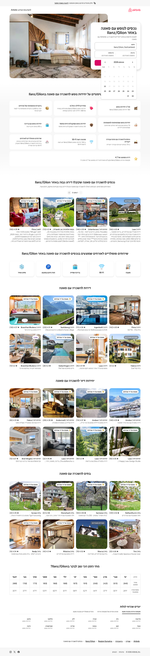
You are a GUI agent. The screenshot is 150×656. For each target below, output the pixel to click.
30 (133, 96)
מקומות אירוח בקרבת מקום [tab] (131, 612)
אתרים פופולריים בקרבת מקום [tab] (83, 612)
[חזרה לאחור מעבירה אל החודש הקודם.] (132, 62)
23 (133, 91)
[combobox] (116, 47)
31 (128, 96)
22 (105, 86)
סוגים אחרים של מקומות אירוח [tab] (107, 612)
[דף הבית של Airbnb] (134, 10)
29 (105, 91)
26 (119, 91)
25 (123, 91)
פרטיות (121, 652)
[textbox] (126, 55)
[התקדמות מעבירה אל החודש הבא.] (105, 62)
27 (114, 91)
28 (110, 91)
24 (128, 91)
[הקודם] (81, 193)
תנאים (114, 652)
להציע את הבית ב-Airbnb (21, 10)
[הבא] (69, 193)
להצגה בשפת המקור (61, 3)
